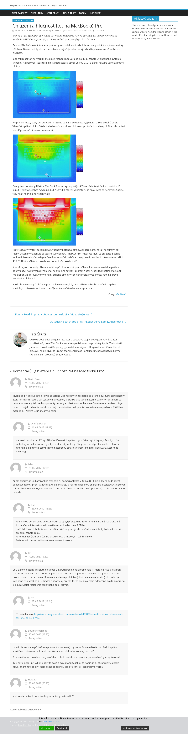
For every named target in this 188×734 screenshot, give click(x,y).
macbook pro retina (50, 30)
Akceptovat (46, 728)
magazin (63, 30)
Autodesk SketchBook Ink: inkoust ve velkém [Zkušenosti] (88, 321)
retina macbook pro (82, 30)
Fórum (83, 13)
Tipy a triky (69, 13)
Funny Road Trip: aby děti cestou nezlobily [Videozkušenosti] (52, 314)
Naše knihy (37, 13)
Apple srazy (53, 13)
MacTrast (120, 294)
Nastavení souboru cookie (134, 728)
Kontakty (95, 13)
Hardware (18, 20)
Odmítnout (62, 728)
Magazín (29, 20)
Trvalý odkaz (36, 386)
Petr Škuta (33, 30)
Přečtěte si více (51, 721)
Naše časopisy (19, 13)
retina (70, 30)
